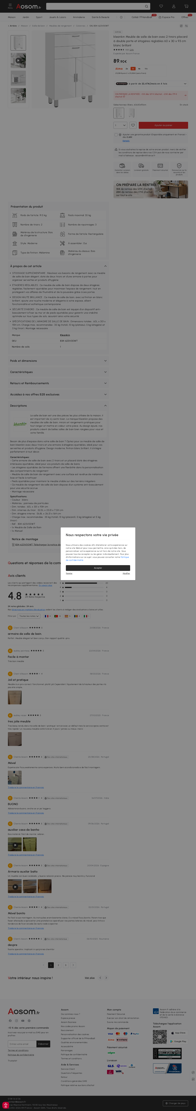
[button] (5, 1105)
